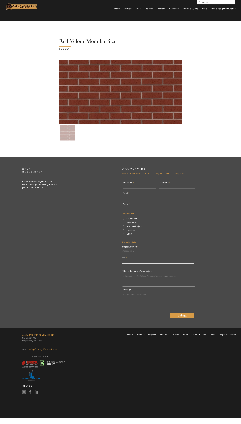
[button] (127, 9)
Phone (125, 204)
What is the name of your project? (138, 271)
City (124, 258)
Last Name (164, 183)
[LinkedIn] (36, 391)
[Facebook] (30, 391)
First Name (127, 183)
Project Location (129, 247)
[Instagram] (24, 391)
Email (125, 193)
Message (127, 290)
